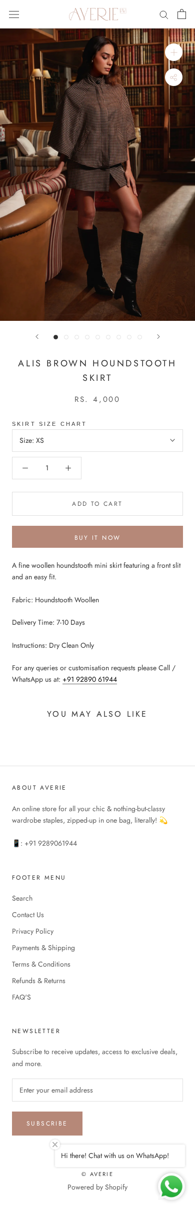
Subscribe (47, 1123)
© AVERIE (98, 1174)
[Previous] (37, 336)
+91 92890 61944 (89, 679)
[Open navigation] (14, 14)
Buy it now (97, 537)
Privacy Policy (33, 931)
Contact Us (28, 915)
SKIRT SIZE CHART (49, 424)
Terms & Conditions (41, 964)
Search (22, 898)
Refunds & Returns (39, 981)
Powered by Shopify (98, 1187)
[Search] (164, 14)
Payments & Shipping (43, 948)
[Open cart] (182, 14)
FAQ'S (21, 997)
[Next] (158, 336)
